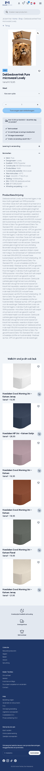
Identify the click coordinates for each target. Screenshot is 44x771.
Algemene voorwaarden (10, 712)
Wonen (5, 660)
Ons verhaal (7, 675)
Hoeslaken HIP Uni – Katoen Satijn (18, 433)
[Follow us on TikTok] (11, 760)
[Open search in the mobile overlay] (22, 12)
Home (14, 19)
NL (31, 3)
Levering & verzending (11, 146)
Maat (5, 88)
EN (34, 3)
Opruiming (6, 663)
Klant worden (7, 730)
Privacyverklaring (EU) (10, 718)
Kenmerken (7, 153)
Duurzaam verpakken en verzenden (14, 684)
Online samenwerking (10, 733)
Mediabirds (30, 766)
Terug (7, 25)
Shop (21, 19)
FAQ (4, 706)
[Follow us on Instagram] (7, 760)
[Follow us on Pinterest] (15, 760)
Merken (5, 678)
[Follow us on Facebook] (4, 760)
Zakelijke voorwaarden (10, 736)
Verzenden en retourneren (11, 703)
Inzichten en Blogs (9, 681)
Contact (5, 687)
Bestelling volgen (8, 700)
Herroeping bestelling (10, 709)
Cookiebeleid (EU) (8, 715)
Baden (5, 657)
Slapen (5, 654)
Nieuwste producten (9, 651)
